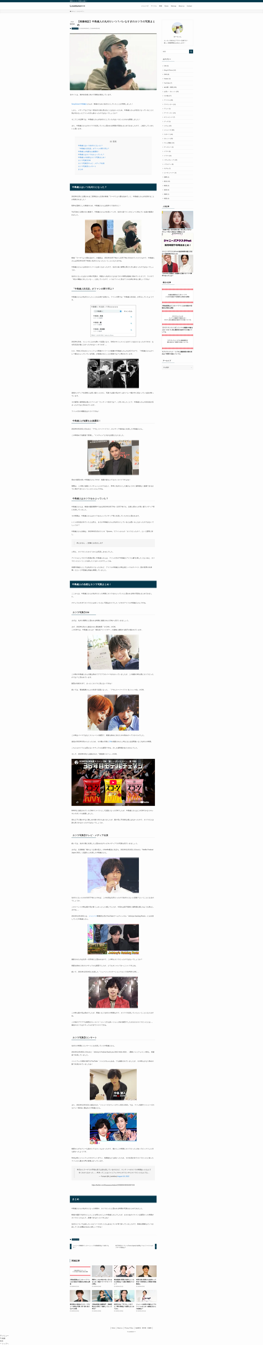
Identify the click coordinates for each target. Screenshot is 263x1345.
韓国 (166, 198)
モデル (167, 168)
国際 (166, 177)
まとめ (80, 169)
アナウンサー (170, 104)
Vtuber (167, 78)
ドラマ (167, 151)
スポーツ (168, 134)
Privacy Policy (129, 1328)
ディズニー (169, 147)
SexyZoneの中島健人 (79, 104)
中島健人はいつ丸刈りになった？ (91, 145)
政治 (167, 181)
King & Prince (170, 70)
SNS (166, 74)
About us (120, 1328)
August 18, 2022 (123, 1176)
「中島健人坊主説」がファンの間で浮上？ (93, 148)
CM (110, 741)
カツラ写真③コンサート (87, 166)
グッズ (167, 121)
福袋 (166, 194)
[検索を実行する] (191, 51)
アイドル (168, 100)
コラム (167, 126)
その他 (167, 96)
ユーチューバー (170, 173)
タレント (168, 138)
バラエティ (169, 164)
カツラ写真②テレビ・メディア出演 (91, 163)
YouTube (168, 83)
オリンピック (169, 117)
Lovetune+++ (77, 6)
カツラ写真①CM (84, 160)
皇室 (166, 190)
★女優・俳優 (170, 87)
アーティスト (170, 113)
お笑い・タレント (171, 91)
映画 (166, 185)
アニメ (167, 108)
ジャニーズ (75, 28)
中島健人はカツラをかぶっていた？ (91, 154)
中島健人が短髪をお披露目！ (88, 151)
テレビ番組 (169, 143)
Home (113, 1328)
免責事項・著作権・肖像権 (143, 1328)
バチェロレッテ (170, 160)
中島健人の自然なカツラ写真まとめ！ (92, 157)
